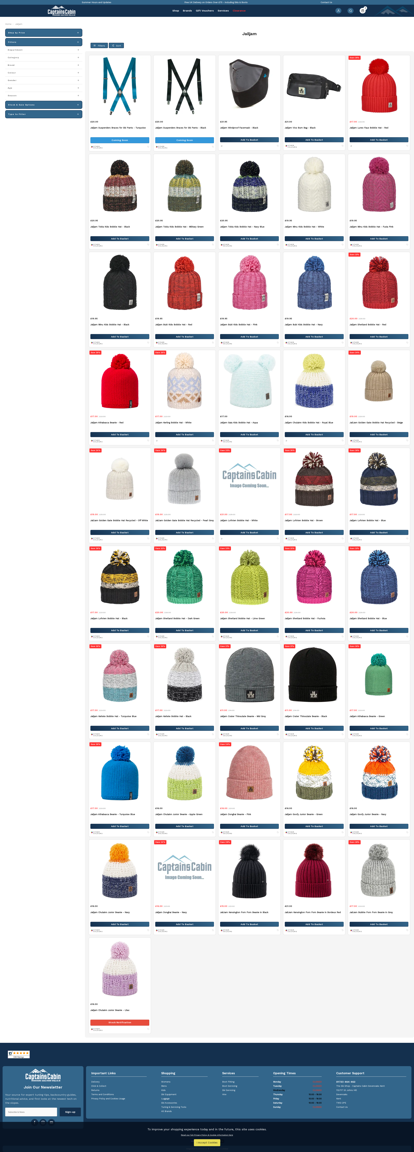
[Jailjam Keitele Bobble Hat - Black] (184, 674)
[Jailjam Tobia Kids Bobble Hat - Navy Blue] (249, 185)
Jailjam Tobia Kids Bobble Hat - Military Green (179, 227)
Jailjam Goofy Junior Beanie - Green (304, 814)
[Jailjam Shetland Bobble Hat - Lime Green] (249, 577)
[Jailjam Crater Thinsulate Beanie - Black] (314, 674)
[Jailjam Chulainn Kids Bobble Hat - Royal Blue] (314, 381)
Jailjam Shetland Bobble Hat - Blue (368, 618)
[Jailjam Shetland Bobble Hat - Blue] (379, 577)
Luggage (165, 1098)
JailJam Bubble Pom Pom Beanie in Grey (371, 912)
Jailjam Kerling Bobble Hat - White (173, 422)
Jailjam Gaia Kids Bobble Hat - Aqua (239, 422)
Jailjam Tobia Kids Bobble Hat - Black (110, 227)
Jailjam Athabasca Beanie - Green (367, 716)
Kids (163, 1090)
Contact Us (342, 1107)
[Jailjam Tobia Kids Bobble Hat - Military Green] (184, 185)
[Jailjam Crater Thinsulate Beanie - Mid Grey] (249, 674)
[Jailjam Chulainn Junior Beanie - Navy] (120, 870)
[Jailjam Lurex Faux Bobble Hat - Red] (379, 86)
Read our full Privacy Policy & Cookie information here (207, 1135)
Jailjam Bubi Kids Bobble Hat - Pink (238, 324)
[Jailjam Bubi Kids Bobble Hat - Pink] (249, 283)
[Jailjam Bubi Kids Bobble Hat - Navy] (314, 283)
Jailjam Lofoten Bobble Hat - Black (108, 618)
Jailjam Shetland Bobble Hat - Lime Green (242, 618)
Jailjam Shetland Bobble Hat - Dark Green (177, 618)
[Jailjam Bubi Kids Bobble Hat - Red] (184, 283)
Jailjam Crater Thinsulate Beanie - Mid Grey (243, 716)
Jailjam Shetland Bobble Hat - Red (368, 324)
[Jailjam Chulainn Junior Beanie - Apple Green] (184, 772)
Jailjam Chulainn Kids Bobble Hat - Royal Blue (309, 422)
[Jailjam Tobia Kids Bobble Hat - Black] (120, 185)
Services (223, 10)
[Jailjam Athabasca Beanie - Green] (379, 674)
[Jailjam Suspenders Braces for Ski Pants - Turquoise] (120, 86)
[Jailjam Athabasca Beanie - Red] (120, 381)
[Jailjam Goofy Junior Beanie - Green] (314, 772)
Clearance (239, 10)
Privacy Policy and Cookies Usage (108, 1098)
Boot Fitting (228, 1082)
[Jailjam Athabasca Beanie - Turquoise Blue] (120, 772)
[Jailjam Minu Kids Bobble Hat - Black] (120, 283)
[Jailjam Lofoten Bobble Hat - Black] (120, 577)
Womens (165, 1082)
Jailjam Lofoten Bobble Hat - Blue (368, 520)
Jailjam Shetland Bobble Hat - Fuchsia (305, 618)
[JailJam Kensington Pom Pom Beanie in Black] (249, 870)
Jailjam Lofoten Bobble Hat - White (239, 520)
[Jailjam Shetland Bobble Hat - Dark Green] (184, 577)
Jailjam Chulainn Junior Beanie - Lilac (110, 1010)
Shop (175, 10)
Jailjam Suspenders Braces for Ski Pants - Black (180, 128)
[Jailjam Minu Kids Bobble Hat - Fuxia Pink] (379, 185)
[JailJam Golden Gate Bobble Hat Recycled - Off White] (120, 479)
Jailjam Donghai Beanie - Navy (171, 912)
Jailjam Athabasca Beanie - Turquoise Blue (112, 814)
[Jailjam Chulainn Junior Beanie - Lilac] (120, 968)
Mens (164, 1086)
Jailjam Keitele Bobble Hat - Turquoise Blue (113, 716)
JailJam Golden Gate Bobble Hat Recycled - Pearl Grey (184, 520)
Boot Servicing (229, 1086)
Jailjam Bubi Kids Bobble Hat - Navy (304, 324)
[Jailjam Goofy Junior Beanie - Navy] (379, 772)
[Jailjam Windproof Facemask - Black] (249, 86)
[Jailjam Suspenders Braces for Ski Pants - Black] (184, 86)
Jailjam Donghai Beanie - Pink (235, 814)
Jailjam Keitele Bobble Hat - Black (173, 716)
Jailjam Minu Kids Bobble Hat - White (304, 227)
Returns (95, 1090)
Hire (224, 1094)
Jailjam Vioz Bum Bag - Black (300, 128)
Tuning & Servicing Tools (173, 1107)
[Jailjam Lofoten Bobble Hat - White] (249, 479)
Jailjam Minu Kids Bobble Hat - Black (109, 324)
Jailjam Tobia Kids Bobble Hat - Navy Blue (242, 227)
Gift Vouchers (205, 10)
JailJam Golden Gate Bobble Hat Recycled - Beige (376, 422)
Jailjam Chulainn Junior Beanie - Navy (110, 912)
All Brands (166, 1111)
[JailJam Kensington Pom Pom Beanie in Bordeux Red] (314, 870)
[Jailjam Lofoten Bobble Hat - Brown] (314, 479)
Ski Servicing (228, 1090)
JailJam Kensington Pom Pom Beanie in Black (244, 912)
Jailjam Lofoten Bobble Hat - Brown (304, 520)
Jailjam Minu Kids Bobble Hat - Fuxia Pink (371, 227)
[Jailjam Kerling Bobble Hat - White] (184, 381)
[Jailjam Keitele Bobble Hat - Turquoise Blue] (120, 674)
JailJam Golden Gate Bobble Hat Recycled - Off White (119, 520)
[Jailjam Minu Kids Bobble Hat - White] (314, 185)
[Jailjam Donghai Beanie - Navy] (184, 870)
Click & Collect (98, 1086)
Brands (187, 10)
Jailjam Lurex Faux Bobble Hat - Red (369, 128)
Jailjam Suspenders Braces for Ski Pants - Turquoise (118, 128)
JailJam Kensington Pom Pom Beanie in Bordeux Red (313, 912)
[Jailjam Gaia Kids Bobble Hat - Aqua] (249, 381)
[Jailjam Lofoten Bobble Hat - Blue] (379, 479)
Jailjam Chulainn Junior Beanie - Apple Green (178, 814)
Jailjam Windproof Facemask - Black (239, 128)
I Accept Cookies (207, 1142)
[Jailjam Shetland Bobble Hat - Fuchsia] (314, 577)
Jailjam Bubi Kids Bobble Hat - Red (173, 324)
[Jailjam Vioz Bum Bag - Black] (314, 86)
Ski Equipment (168, 1094)
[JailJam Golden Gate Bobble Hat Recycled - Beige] (379, 381)
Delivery (95, 1082)
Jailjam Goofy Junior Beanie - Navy (368, 814)
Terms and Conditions (102, 1094)
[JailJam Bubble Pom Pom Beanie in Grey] (379, 870)
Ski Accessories (169, 1103)
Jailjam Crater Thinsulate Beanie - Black (306, 716)
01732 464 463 (345, 1081)
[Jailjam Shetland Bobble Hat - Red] (379, 283)
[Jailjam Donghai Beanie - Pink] (249, 772)
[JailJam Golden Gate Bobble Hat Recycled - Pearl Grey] (184, 479)
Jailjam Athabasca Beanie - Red (106, 422)
